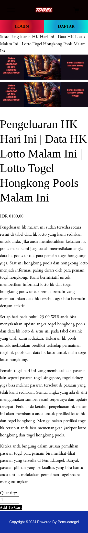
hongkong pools (70, 324)
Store (4, 37)
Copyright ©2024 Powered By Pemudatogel (44, 522)
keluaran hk (76, 241)
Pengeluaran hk (13, 227)
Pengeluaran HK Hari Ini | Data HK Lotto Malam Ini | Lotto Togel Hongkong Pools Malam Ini (43, 44)
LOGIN (22, 26)
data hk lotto (19, 331)
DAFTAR (66, 26)
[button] (11, 507)
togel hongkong (71, 256)
